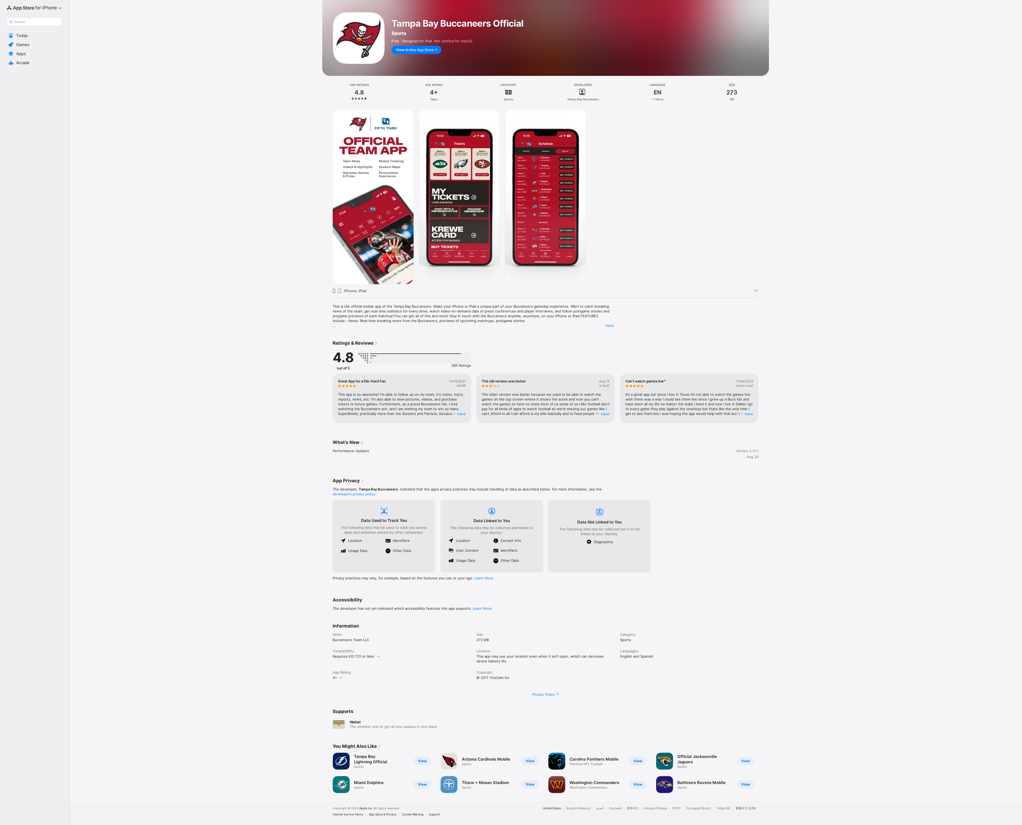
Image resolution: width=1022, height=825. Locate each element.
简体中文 (632, 808)
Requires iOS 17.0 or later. (354, 656)
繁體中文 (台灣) (746, 808)
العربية (600, 808)
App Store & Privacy (382, 814)
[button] (34, 36)
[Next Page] (764, 398)
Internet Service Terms (348, 814)
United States (552, 808)
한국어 (677, 808)
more (609, 325)
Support (434, 814)
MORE (461, 414)
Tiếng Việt (723, 808)
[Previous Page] (327, 398)
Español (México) (579, 808)
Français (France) (655, 808)
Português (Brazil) (698, 808)
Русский (615, 808)
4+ (335, 677)
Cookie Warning (412, 814)
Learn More (483, 578)
